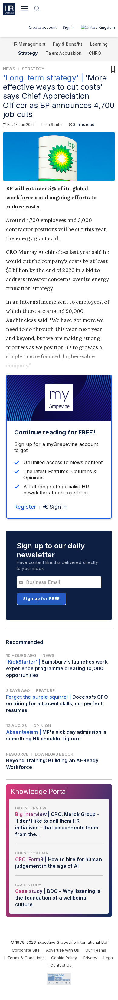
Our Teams (95, 950)
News (9, 68)
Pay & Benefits (68, 44)
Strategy (28, 53)
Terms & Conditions (26, 957)
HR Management (28, 44)
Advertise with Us (62, 950)
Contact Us (60, 965)
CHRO (95, 53)
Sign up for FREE (41, 598)
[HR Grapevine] (9, 9)
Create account (43, 27)
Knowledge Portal (39, 791)
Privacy (90, 957)
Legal (108, 957)
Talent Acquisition (64, 53)
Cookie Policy (64, 957)
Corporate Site (26, 950)
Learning (99, 44)
